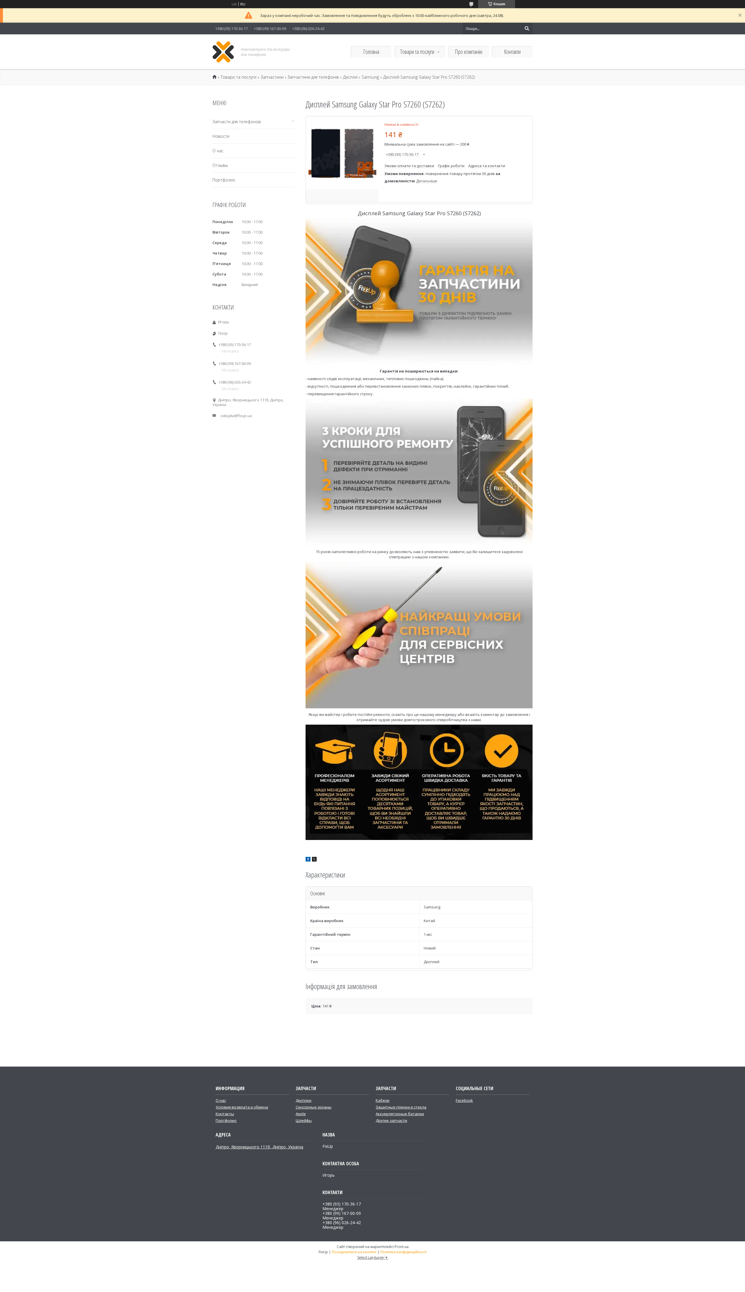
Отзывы (220, 165)
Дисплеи (303, 1100)
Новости (220, 136)
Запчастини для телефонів (313, 77)
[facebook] (308, 860)
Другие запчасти (391, 1120)
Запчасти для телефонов (236, 121)
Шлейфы (304, 1120)
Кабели (382, 1100)
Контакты (225, 1113)
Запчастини (272, 77)
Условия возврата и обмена (242, 1107)
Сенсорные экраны (313, 1107)
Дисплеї (350, 77)
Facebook (464, 1100)
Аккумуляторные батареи (400, 1113)
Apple (301, 1113)
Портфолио (223, 180)
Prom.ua (402, 1246)
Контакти (512, 52)
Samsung (370, 77)
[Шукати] (527, 28)
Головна (371, 52)
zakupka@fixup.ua (236, 415)
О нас (218, 150)
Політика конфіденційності (403, 1251)
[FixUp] (223, 51)
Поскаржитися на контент (354, 1251)
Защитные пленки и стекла (401, 1107)
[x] (314, 860)
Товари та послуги (417, 52)
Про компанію (469, 52)
